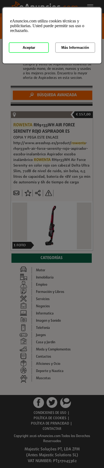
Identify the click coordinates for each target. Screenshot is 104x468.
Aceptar (29, 48)
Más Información (75, 48)
